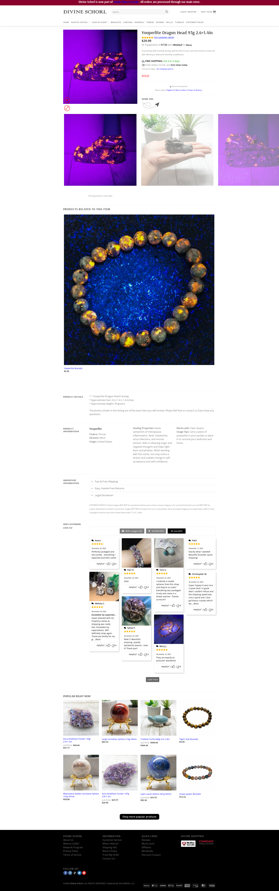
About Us (68, 839)
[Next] (74, 107)
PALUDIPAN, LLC (126, 883)
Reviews (146, 839)
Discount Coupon (151, 854)
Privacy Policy (70, 851)
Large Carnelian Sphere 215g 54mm (119, 739)
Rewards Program (73, 847)
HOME (66, 22)
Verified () (157, 530)
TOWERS (150, 22)
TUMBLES (179, 22)
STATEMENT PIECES (194, 22)
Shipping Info (109, 847)
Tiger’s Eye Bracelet (188, 739)
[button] (188, 12)
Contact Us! (108, 858)
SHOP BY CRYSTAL (79, 22)
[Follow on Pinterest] (84, 873)
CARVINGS (128, 22)
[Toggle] (92, 482)
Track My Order (110, 854)
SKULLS (169, 22)
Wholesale (147, 851)
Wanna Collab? (71, 843)
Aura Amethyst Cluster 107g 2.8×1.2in (115, 795)
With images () (133, 530)
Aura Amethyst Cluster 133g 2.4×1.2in (76, 740)
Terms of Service (72, 854)
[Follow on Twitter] (79, 873)
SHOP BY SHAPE (99, 22)
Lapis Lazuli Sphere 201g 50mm (156, 794)
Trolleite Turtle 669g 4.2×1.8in (155, 739)
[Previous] (64, 189)
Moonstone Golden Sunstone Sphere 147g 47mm (81, 795)
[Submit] (166, 11)
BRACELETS (116, 22)
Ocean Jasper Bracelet (190, 794)
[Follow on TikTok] (75, 873)
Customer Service (112, 839)
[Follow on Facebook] (65, 873)
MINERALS (139, 22)
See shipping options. (165, 69)
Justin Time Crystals (126, 2)
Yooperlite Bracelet (73, 368)
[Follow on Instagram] (70, 873)
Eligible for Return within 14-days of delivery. (184, 90)
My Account (148, 843)
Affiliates (146, 847)
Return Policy (109, 851)
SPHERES (160, 22)
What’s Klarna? (110, 843)
